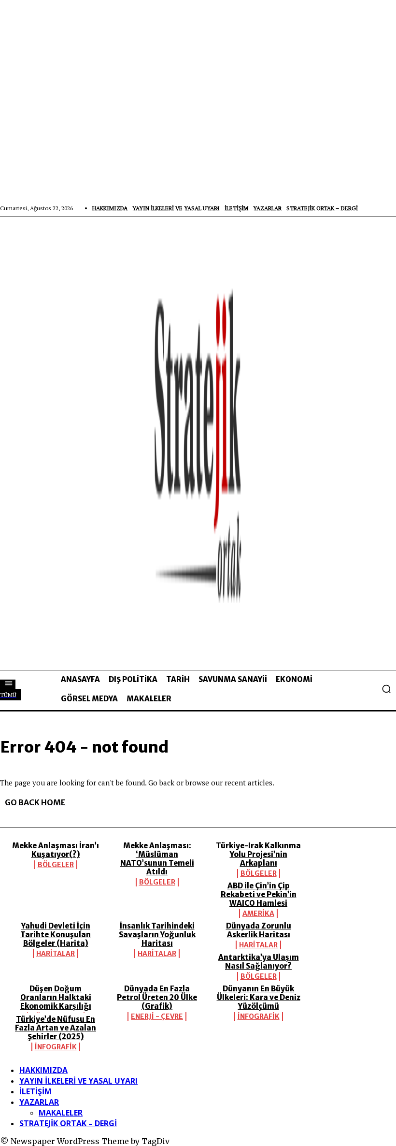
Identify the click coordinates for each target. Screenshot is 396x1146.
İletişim (35, 1091)
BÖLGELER (56, 864)
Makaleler (61, 1112)
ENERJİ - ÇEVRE (157, 1016)
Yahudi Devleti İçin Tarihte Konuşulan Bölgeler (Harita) (55, 934)
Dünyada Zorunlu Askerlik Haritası (258, 930)
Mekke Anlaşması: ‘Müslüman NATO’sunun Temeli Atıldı (157, 858)
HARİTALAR (55, 953)
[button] (386, 688)
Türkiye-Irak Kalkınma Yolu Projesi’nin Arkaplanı (258, 854)
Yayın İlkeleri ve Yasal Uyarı (78, 1080)
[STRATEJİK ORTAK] (198, 443)
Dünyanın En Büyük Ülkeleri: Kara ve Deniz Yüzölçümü (258, 997)
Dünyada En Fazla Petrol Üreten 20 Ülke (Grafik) (157, 997)
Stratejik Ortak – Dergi (68, 1123)
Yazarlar (39, 1102)
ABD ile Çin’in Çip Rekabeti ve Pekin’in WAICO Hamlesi (259, 894)
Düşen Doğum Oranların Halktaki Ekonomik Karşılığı (55, 997)
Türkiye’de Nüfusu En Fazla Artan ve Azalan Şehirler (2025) (55, 1028)
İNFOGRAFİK (259, 1016)
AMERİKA (258, 913)
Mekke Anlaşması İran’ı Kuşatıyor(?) (55, 850)
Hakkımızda (43, 1070)
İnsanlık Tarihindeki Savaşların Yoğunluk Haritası (157, 934)
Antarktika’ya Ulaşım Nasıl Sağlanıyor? (258, 962)
